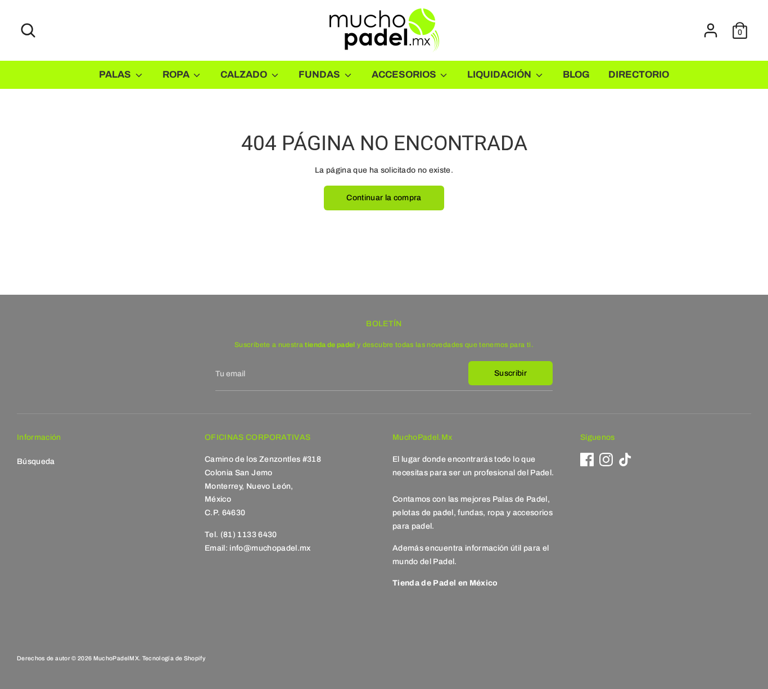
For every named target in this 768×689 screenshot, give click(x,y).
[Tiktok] (625, 459)
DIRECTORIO (638, 74)
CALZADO (244, 74)
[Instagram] (606, 459)
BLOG (576, 74)
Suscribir (510, 373)
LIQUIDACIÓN (500, 74)
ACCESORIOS (405, 74)
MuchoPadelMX (116, 658)
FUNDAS (320, 74)
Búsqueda (36, 461)
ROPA (176, 74)
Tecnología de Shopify (173, 658)
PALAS (116, 74)
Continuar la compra (384, 197)
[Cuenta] (710, 30)
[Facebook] (587, 459)
